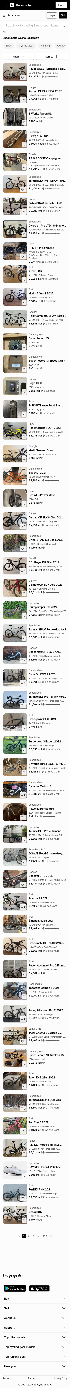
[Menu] (4, 15)
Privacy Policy (60, 1378)
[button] (36, 76)
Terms (6, 1378)
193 (45, 1236)
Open (61, 5)
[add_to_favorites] (24, 122)
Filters (16, 56)
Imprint (31, 1378)
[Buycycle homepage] (14, 15)
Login (52, 15)
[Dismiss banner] (6, 5)
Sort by (49, 56)
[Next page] (51, 1236)
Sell (63, 15)
